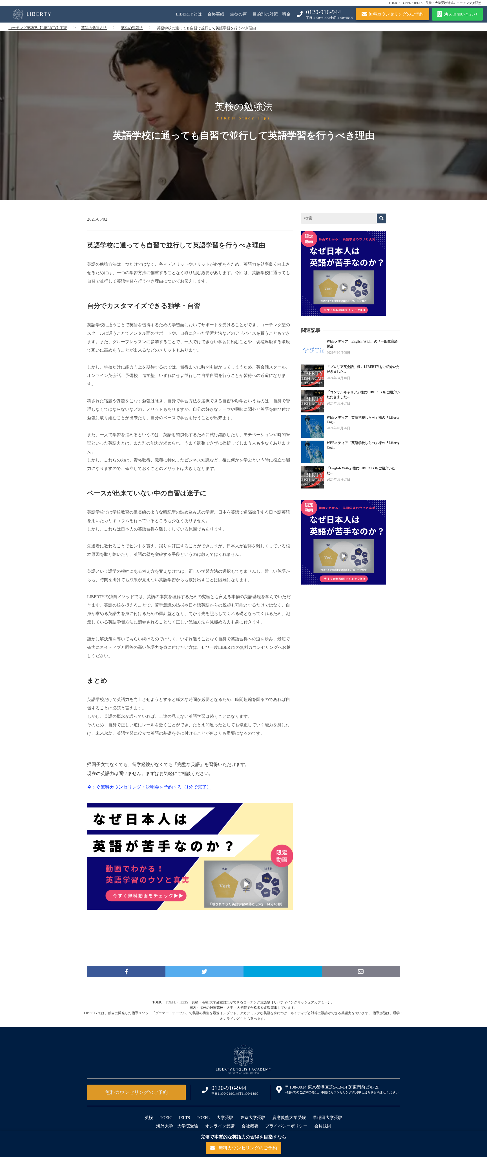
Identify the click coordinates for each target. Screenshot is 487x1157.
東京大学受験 (252, 1117)
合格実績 (215, 14)
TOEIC (166, 1117)
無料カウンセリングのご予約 (136, 1092)
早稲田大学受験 (327, 1117)
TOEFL (203, 1117)
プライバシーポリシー (286, 1126)
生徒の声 (238, 14)
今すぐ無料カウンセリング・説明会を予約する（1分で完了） (149, 787)
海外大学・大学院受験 (177, 1126)
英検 (149, 1117)
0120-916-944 (323, 12)
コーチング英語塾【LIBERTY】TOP (37, 28)
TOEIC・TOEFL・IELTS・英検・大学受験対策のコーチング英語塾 (435, 3)
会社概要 (250, 1126)
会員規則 (322, 1126)
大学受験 (224, 1117)
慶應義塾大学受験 (289, 1117)
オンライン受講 (220, 1126)
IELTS (184, 1117)
